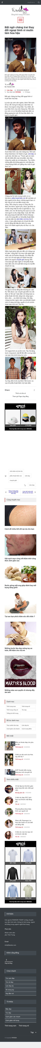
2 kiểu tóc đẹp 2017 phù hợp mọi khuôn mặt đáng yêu (23, 799)
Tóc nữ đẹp (9, 982)
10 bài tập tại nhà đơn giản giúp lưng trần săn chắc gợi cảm (24, 788)
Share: (7, 390)
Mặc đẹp (8, 1009)
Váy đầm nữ (10, 993)
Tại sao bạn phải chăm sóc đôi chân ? (20, 616)
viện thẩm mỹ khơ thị (23, 219)
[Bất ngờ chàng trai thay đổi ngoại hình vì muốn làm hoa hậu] (20, 55)
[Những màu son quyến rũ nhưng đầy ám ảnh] (20, 671)
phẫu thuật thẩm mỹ (18, 198)
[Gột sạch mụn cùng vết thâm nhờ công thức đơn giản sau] (20, 544)
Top (32, 1032)
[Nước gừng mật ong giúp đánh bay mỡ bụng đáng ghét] (20, 574)
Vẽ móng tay (10, 990)
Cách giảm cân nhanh (13, 729)
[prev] (13, 743)
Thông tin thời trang (12, 713)
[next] (13, 773)
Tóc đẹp (24, 710)
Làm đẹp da (25, 725)
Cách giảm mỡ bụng (12, 1020)
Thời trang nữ (26, 706)
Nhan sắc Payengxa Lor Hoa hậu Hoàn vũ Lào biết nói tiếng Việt (24, 822)
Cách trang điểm (27, 729)
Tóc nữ (17, 804)
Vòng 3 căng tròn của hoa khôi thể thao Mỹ (13, 492)
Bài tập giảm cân (19, 792)
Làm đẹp (10, 90)
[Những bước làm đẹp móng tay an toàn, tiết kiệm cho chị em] (20, 633)
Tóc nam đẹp (10, 978)
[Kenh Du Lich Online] (34, 390)
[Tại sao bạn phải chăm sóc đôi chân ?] (20, 603)
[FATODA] (20, 13)
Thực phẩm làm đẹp (13, 725)
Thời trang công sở (12, 710)
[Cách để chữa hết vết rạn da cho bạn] (20, 515)
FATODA (18, 92)
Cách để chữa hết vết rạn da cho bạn (27, 492)
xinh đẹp (31, 154)
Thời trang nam (11, 706)
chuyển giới (20, 259)
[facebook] (2, 2)
